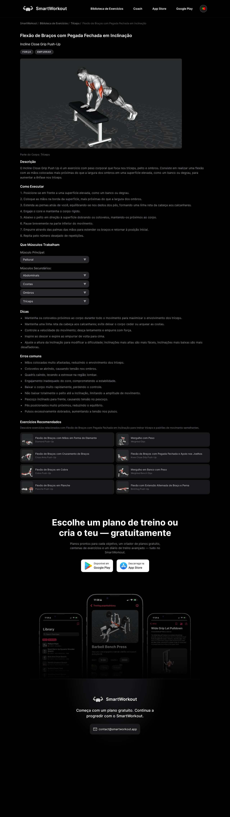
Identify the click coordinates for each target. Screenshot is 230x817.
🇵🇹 (203, 8)
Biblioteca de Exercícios (107, 8)
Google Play (184, 8)
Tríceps (75, 23)
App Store (159, 8)
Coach (137, 8)
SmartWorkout (28, 23)
